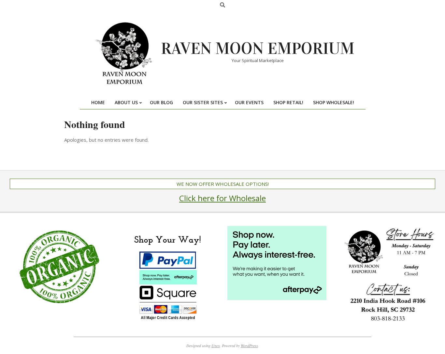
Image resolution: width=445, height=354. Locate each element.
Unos (215, 345)
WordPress (249, 345)
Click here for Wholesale (222, 198)
